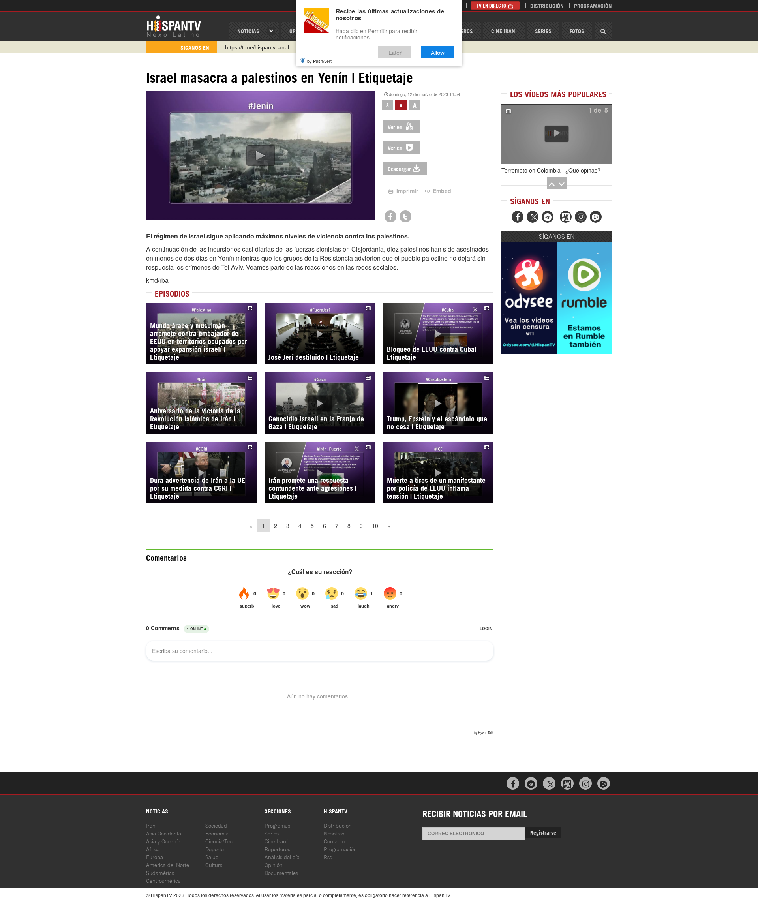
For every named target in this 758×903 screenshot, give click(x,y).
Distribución (547, 5)
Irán (151, 825)
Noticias (248, 30)
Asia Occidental (164, 833)
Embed (441, 191)
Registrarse (543, 832)
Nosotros (334, 833)
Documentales (281, 872)
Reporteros (277, 848)
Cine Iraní (504, 30)
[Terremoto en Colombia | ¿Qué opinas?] (556, 134)
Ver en (396, 126)
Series (543, 30)
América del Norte (167, 864)
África (153, 848)
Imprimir (406, 191)
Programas (277, 825)
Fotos (577, 30)
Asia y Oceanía (163, 840)
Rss (328, 856)
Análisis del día (282, 856)
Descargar (399, 168)
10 (375, 525)
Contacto (334, 840)
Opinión (274, 864)
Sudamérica (160, 872)
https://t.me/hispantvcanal (257, 47)
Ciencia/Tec (219, 840)
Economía (217, 833)
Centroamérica (163, 880)
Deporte (214, 848)
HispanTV (173, 26)
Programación (593, 5)
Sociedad (216, 825)
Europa (154, 856)
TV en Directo (492, 5)
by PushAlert (319, 61)
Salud (212, 856)
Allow (438, 52)
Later (395, 52)
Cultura (214, 864)
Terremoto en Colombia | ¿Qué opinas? (550, 170)
